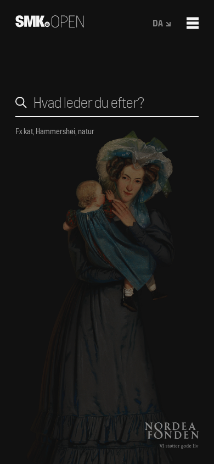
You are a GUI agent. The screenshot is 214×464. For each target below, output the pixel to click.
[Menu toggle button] (192, 23)
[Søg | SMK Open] (49, 24)
